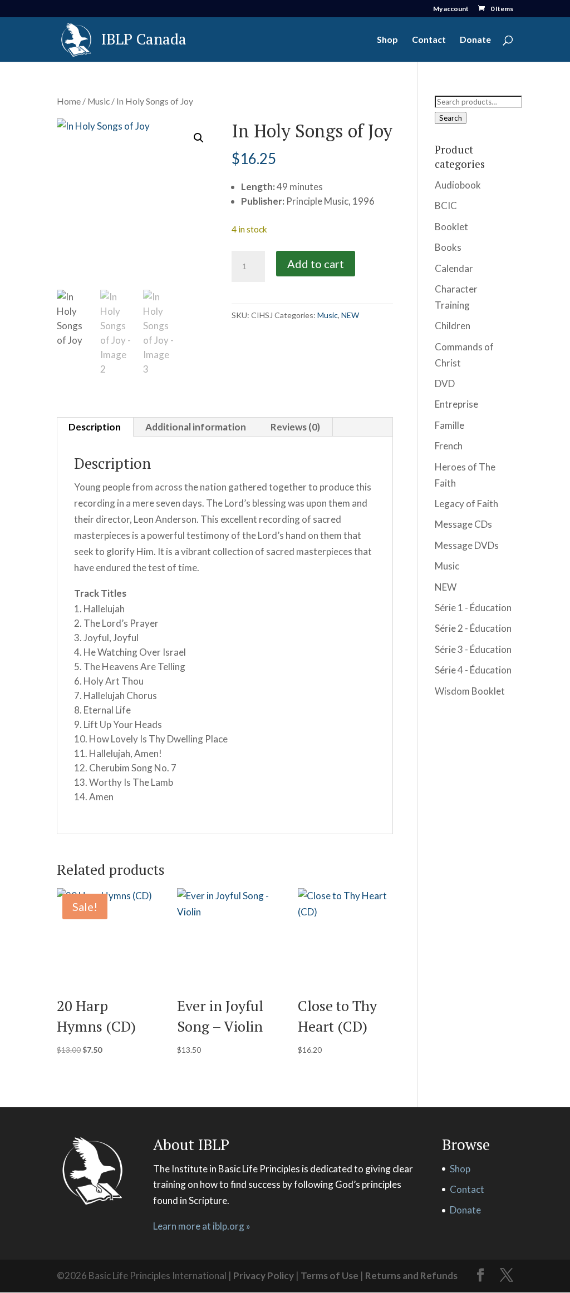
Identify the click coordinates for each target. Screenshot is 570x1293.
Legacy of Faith (466, 503)
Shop (387, 40)
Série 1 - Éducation (473, 607)
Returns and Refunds (411, 1275)
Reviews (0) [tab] (295, 427)
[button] (199, 138)
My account (451, 9)
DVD (445, 383)
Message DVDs (467, 545)
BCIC (446, 205)
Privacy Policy (263, 1275)
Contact (429, 40)
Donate (475, 40)
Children (452, 325)
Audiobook (458, 185)
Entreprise (456, 404)
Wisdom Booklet (470, 691)
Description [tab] (94, 427)
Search (450, 117)
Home (69, 101)
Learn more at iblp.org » (201, 1226)
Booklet (451, 226)
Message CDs (463, 524)
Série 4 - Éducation (473, 670)
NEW (350, 315)
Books (448, 247)
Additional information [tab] (195, 427)
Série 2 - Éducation (473, 628)
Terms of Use (329, 1275)
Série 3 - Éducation (473, 649)
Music (98, 101)
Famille (449, 425)
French (449, 446)
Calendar (454, 268)
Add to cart (315, 263)
